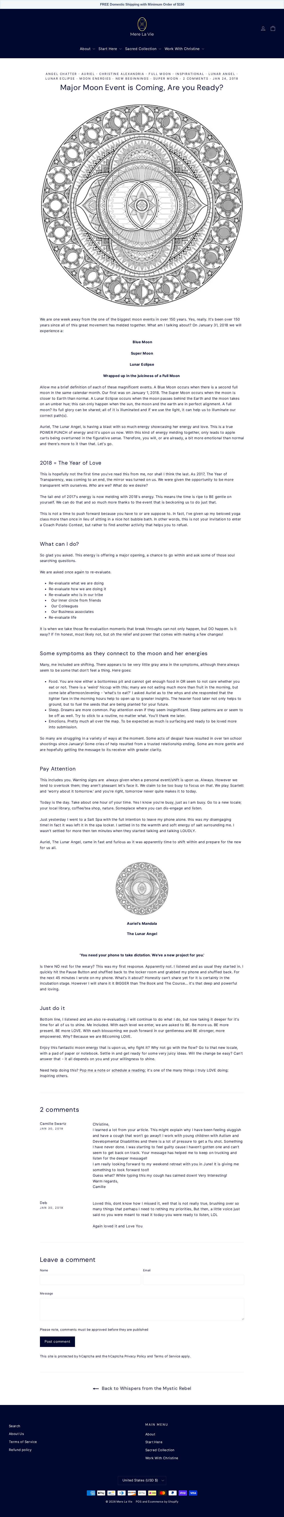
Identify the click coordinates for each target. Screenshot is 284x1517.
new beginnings (132, 78)
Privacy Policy (135, 1356)
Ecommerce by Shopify (163, 1501)
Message (46, 1293)
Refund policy (20, 1450)
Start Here (108, 48)
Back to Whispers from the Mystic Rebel (146, 1388)
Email (147, 1270)
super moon (166, 78)
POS (139, 1501)
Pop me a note (91, 1070)
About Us (16, 1434)
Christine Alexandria (121, 74)
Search (14, 1426)
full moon (160, 74)
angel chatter (61, 74)
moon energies (95, 78)
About (86, 48)
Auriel (88, 74)
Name (44, 1270)
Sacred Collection (141, 48)
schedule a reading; (129, 1070)
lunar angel (222, 74)
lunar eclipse (60, 78)
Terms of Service (167, 1356)
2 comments (196, 78)
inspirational (190, 74)
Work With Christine (183, 48)
